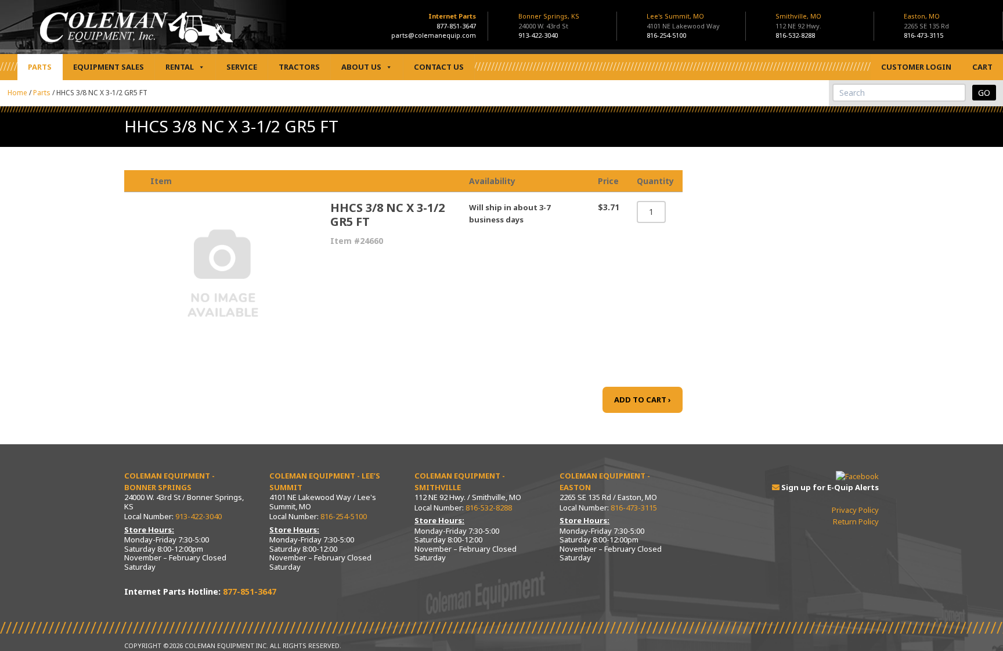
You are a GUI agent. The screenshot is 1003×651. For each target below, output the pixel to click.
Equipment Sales (108, 67)
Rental (179, 67)
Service (241, 67)
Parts (40, 67)
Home (17, 93)
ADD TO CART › (642, 399)
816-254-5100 (666, 35)
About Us (361, 67)
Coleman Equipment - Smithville (459, 481)
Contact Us (439, 67)
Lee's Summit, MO (683, 21)
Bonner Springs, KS (548, 21)
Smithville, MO (798, 21)
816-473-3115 (923, 35)
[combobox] (899, 93)
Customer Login (916, 67)
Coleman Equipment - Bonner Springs (169, 481)
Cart (982, 67)
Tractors (299, 67)
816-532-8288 (795, 35)
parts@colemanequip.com (433, 35)
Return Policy (856, 521)
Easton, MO (926, 21)
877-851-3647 (456, 25)
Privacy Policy (855, 510)
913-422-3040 (538, 35)
